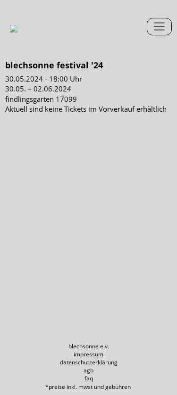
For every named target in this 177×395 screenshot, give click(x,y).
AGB (88, 370)
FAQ (88, 378)
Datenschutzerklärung (89, 362)
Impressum (88, 354)
